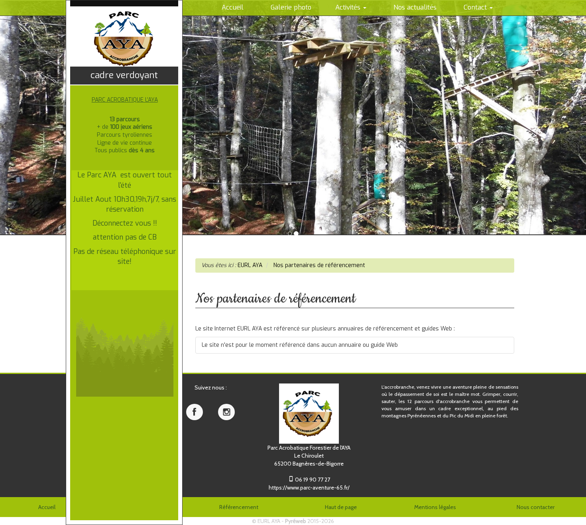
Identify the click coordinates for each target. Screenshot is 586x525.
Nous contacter (536, 507)
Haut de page (341, 507)
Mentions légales (435, 507)
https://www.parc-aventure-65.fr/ (309, 487)
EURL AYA (269, 521)
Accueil (46, 507)
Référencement (238, 507)
